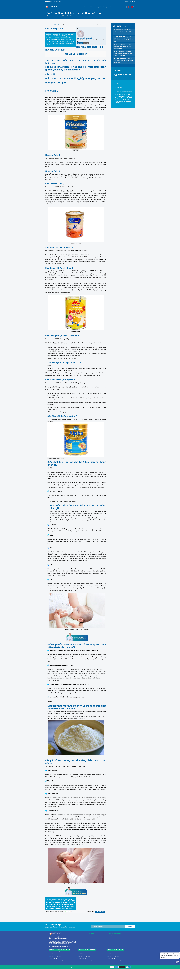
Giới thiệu (92, 7)
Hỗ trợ (116, 7)
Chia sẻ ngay (101, 911)
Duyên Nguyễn (71, 24)
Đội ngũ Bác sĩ (99, 7)
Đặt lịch (80, 43)
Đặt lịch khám (48, 1)
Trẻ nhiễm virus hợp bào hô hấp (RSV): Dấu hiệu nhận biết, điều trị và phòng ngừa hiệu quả (123, 53)
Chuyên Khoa (111, 7)
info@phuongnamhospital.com (124, 91)
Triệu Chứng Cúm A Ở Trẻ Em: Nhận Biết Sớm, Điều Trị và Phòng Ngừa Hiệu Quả (122, 46)
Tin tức (89, 939)
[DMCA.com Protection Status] (119, 967)
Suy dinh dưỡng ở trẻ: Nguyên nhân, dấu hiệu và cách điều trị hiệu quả (122, 32)
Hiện (84, 53)
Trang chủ (86, 7)
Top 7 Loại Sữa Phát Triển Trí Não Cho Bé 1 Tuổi (73, 12)
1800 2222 (132, 1)
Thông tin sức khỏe (113, 937)
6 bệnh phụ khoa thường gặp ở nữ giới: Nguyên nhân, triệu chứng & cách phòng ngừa (123, 60)
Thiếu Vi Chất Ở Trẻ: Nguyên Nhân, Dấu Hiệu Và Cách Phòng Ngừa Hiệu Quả (123, 39)
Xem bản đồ (52, 953)
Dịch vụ (105, 7)
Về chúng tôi (91, 935)
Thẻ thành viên (57, 1)
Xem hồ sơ (86, 43)
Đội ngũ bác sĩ (91, 937)
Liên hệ (120, 7)
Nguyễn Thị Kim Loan (58, 24)
